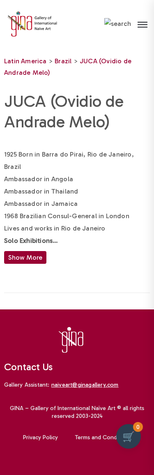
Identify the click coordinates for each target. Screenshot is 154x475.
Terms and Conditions (103, 437)
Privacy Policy (40, 437)
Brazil (63, 61)
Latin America (25, 61)
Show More (25, 257)
